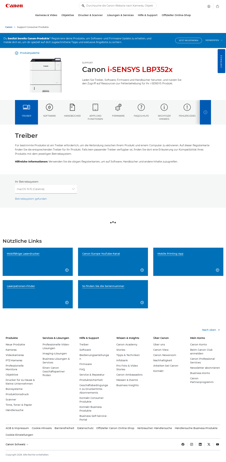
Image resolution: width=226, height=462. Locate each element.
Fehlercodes (187, 115)
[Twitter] (208, 444)
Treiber (26, 115)
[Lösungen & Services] (135, 15)
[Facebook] (183, 444)
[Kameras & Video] (58, 15)
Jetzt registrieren (188, 40)
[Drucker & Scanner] (104, 15)
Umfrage (221, 61)
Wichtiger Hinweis (164, 117)
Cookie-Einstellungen (19, 434)
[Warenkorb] (217, 6)
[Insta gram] (191, 444)
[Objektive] (75, 15)
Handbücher (72, 115)
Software (49, 115)
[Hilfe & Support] (158, 15)
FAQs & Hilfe (141, 115)
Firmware (118, 115)
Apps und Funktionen (95, 117)
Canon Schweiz (16, 444)
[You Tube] (217, 444)
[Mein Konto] (209, 6)
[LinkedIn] (200, 444)
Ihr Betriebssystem (26, 181)
